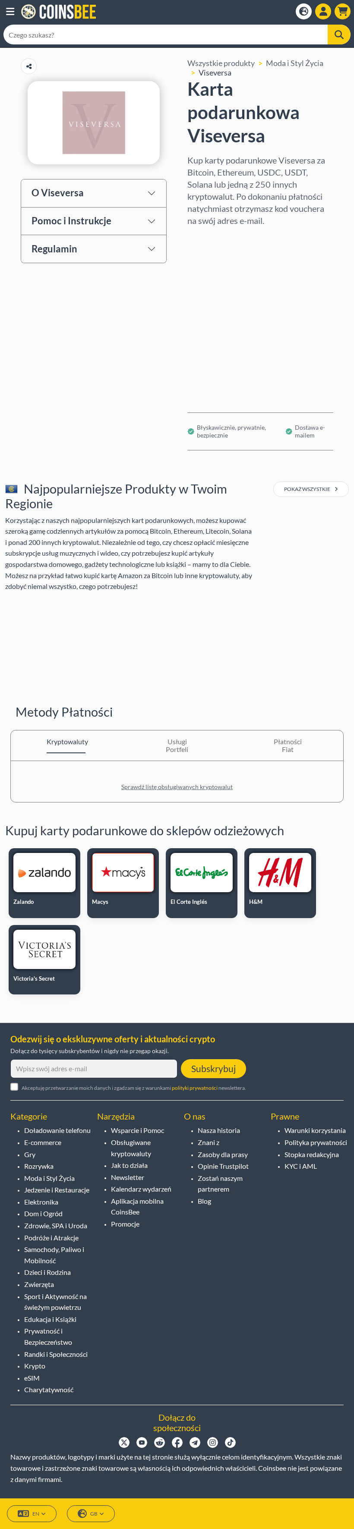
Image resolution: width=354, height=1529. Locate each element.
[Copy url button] (29, 66)
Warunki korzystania (315, 1130)
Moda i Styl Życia (294, 63)
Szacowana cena (215, 312)
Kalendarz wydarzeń (141, 1189)
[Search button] (339, 34)
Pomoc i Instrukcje (71, 221)
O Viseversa (58, 192)
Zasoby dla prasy (223, 1154)
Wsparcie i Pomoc (137, 1130)
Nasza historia (219, 1130)
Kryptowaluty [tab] (66, 741)
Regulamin (54, 249)
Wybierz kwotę (213, 275)
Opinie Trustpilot (223, 1166)
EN (35, 1513)
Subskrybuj (213, 1068)
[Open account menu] (323, 11)
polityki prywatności (195, 1088)
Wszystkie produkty (221, 63)
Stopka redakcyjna (311, 1154)
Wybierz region (213, 238)
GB (94, 1513)
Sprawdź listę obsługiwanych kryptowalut (177, 786)
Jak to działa (129, 1165)
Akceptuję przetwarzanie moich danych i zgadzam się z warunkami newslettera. (134, 1088)
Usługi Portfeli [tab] (177, 745)
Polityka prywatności (315, 1142)
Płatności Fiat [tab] (288, 745)
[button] (10, 11)
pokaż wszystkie (307, 489)
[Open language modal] (304, 11)
